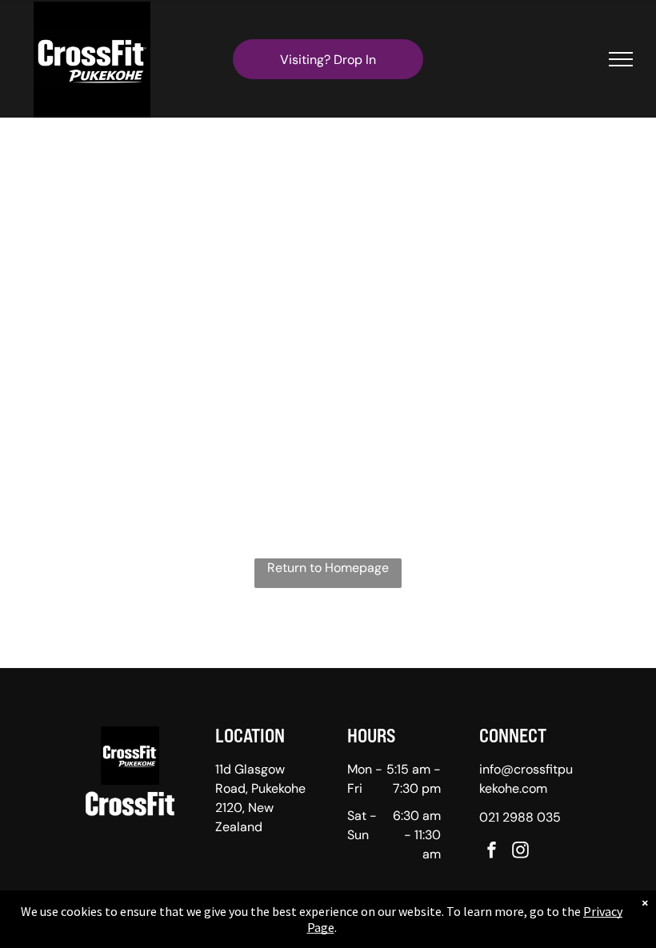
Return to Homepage (328, 567)
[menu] (621, 59)
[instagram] (521, 851)
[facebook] (492, 851)
